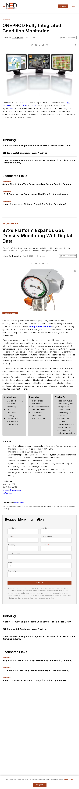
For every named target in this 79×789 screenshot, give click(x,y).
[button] (4, 6)
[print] (75, 45)
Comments (12, 571)
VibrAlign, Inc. (17, 38)
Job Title (45, 545)
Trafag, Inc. (16, 256)
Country (11, 562)
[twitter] (39, 45)
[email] (47, 45)
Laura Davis (19, 503)
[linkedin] (36, 45)
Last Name (46, 528)
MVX (34, 105)
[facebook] (32, 45)
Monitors (6, 19)
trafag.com (7, 493)
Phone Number (46, 536)
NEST (12, 108)
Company (11, 545)
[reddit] (43, 45)
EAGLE (24, 105)
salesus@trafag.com (11, 490)
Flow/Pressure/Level (10, 224)
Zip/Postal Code (14, 553)
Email (10, 536)
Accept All (39, 785)
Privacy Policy (69, 779)
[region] (39, 782)
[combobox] (39, 565)
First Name (12, 528)
